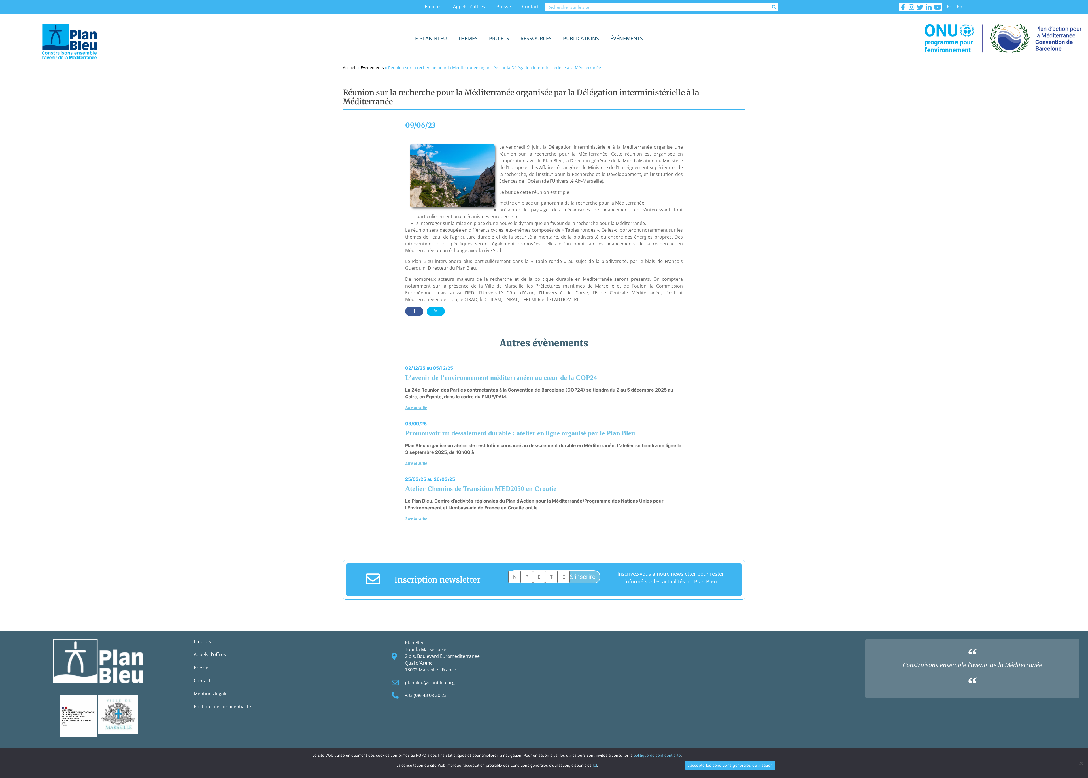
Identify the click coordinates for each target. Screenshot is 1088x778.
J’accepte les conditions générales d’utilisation (730, 765)
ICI (595, 765)
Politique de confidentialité (222, 706)
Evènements (372, 67)
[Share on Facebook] (414, 311)
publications (581, 38)
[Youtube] (937, 7)
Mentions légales (212, 693)
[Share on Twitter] (436, 311)
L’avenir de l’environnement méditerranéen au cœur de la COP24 (501, 377)
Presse (503, 6)
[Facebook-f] (903, 7)
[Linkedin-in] (929, 7)
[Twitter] (920, 7)
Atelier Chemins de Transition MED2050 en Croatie (480, 488)
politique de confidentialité (657, 755)
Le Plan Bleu (429, 38)
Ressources (536, 38)
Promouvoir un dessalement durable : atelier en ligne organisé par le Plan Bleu (520, 433)
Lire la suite (416, 407)
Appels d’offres (469, 6)
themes (468, 38)
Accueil (349, 67)
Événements (626, 38)
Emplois (433, 6)
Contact (530, 6)
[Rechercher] (774, 7)
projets (499, 38)
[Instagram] (911, 7)
